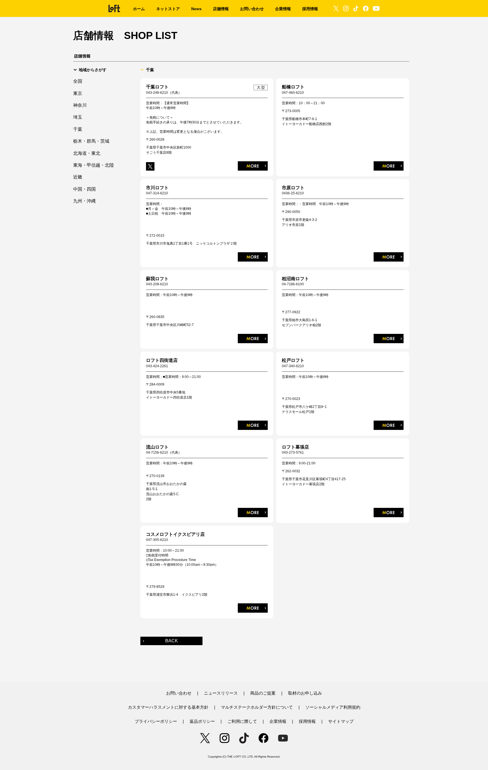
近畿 (77, 177)
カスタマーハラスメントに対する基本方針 (168, 707)
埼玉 (77, 117)
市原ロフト (293, 187)
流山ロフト (157, 447)
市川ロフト (157, 187)
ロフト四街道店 (162, 360)
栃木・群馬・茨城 (91, 141)
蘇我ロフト (157, 278)
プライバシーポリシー (156, 721)
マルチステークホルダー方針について (257, 707)
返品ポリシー (202, 721)
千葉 (77, 129)
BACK (171, 640)
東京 (77, 93)
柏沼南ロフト (295, 278)
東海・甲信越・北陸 (93, 165)
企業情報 (277, 721)
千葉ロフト (157, 86)
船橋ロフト (293, 86)
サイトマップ (341, 721)
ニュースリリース (221, 693)
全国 (77, 81)
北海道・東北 (86, 153)
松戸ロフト (293, 360)
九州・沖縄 (84, 201)
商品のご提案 (263, 693)
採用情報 (307, 721)
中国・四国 (84, 189)
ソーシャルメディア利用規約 (332, 707)
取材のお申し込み (305, 693)
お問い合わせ (178, 693)
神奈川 (80, 105)
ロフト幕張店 (295, 447)
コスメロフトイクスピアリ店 (175, 534)
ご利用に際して (242, 721)
